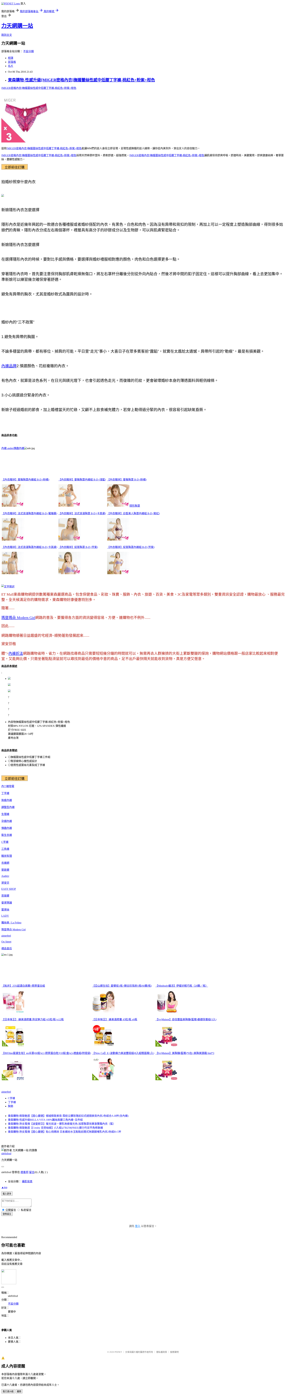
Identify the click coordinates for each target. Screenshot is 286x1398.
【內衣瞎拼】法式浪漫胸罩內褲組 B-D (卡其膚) (29, 547)
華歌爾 (5, 869)
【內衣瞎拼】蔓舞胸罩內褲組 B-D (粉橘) (25, 479)
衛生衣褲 (6, 835)
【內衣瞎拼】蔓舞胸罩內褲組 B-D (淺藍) (82, 479)
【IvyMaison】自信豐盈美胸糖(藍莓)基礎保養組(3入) (185, 1019)
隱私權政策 (161, 1352)
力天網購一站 (17, 26)
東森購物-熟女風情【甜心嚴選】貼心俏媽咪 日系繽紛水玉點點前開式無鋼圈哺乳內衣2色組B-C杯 (64, 1131)
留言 (31, 1172)
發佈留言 (7, 1214)
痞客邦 (24, 1172)
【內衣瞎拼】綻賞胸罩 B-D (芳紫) (78, 547)
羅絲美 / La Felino (11, 922)
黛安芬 (5, 882)
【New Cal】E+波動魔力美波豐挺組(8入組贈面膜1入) (123, 1053)
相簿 (10, 58)
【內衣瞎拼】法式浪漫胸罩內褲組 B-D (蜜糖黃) (29, 513)
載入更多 (7, 1194)
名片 (10, 66)
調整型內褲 (8, 807)
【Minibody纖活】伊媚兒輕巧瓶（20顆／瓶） (181, 985)
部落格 (12, 62)
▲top (4, 1187)
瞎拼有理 (6, 855)
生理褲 (5, 814)
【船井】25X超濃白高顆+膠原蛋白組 (23, 985)
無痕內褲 (6, 800)
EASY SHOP (8, 888)
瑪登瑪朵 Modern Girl (18, 617)
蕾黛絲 (5, 909)
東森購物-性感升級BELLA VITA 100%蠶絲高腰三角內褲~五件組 (45, 1119)
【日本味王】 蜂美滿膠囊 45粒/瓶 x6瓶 (114, 1019)
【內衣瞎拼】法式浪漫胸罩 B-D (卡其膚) (82, 513)
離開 (19, 1391)
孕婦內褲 (6, 821)
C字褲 (4, 842)
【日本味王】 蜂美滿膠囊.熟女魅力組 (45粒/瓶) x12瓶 (33, 1019)
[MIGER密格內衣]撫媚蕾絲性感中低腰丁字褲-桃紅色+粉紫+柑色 (38, 88)
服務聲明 (174, 1352)
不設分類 (28, 51)
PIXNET (118, 1352)
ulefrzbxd (6, 1153)
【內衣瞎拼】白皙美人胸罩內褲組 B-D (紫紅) (133, 513)
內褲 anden (7, 448)
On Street (6, 941)
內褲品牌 (9, 366)
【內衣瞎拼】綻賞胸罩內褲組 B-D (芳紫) (130, 547)
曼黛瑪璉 (6, 902)
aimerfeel (6, 935)
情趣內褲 (19, 448)
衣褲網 (5, 862)
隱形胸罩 (134, 505)
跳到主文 (6, 35)
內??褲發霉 (7, 786)
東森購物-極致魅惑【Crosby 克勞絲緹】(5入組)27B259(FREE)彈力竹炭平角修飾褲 (55, 1127)
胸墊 (10, 1106)
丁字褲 (5, 793)
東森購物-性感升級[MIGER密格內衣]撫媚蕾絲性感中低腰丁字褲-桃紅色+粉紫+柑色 (81, 80)
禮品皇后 (6, 948)
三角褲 (5, 849)
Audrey (5, 876)
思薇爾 (5, 895)
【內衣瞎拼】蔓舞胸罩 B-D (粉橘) (126, 479)
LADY (5, 915)
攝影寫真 (27, 1181)
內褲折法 (15, 653)
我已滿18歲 (8, 1391)
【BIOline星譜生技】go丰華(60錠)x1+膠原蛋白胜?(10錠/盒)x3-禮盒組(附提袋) (46, 1053)
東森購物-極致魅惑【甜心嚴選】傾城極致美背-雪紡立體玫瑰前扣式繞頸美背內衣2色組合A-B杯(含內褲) (68, 1115)
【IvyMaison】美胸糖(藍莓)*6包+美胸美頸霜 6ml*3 (184, 1053)
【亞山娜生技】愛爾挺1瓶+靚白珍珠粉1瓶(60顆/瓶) (122, 985)
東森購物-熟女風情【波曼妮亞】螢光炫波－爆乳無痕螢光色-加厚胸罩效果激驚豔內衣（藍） (62, 1123)
